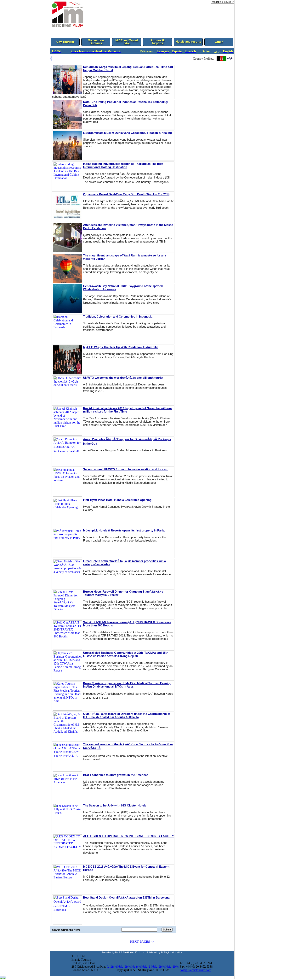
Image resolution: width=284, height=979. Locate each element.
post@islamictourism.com (195, 970)
